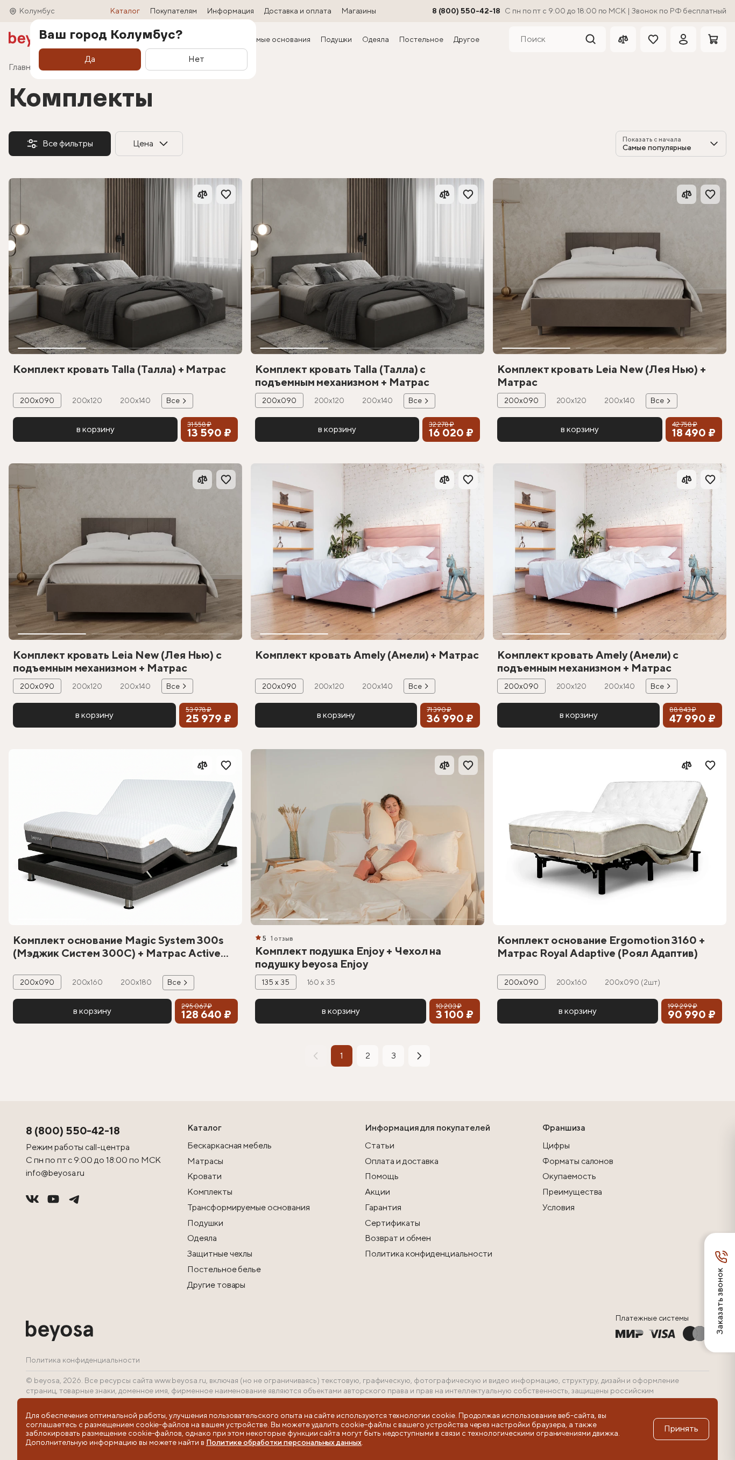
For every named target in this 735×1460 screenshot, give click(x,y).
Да (90, 59)
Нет (196, 59)
